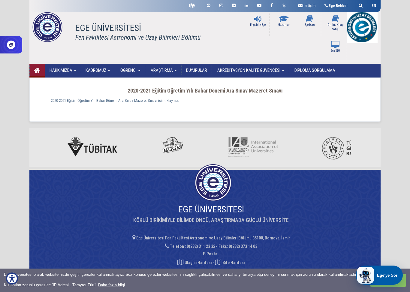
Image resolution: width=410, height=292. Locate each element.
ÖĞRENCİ (128, 70)
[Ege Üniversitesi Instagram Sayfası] (221, 4)
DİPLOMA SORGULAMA (314, 70)
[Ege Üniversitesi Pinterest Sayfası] (208, 4)
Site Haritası (233, 262)
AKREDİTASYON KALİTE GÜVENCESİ (248, 70)
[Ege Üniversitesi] (359, 4)
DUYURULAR (196, 70)
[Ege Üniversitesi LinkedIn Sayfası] (246, 4)
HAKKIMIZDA (61, 70)
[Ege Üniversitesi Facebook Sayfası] (271, 4)
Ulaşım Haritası (198, 262)
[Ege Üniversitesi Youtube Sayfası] (259, 4)
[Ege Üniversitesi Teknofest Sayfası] (193, 5)
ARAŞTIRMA (162, 70)
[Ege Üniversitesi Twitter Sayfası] (285, 5)
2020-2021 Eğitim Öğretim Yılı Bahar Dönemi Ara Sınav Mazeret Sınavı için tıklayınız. (115, 100)
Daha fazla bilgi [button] (111, 285)
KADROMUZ (96, 70)
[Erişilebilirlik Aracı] (12, 278)
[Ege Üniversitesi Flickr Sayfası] (234, 4)
